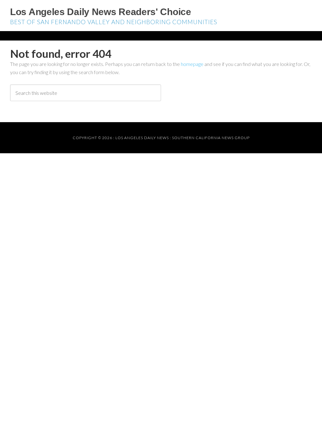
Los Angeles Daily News (142, 137)
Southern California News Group (211, 137)
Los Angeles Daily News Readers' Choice (100, 12)
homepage (192, 64)
